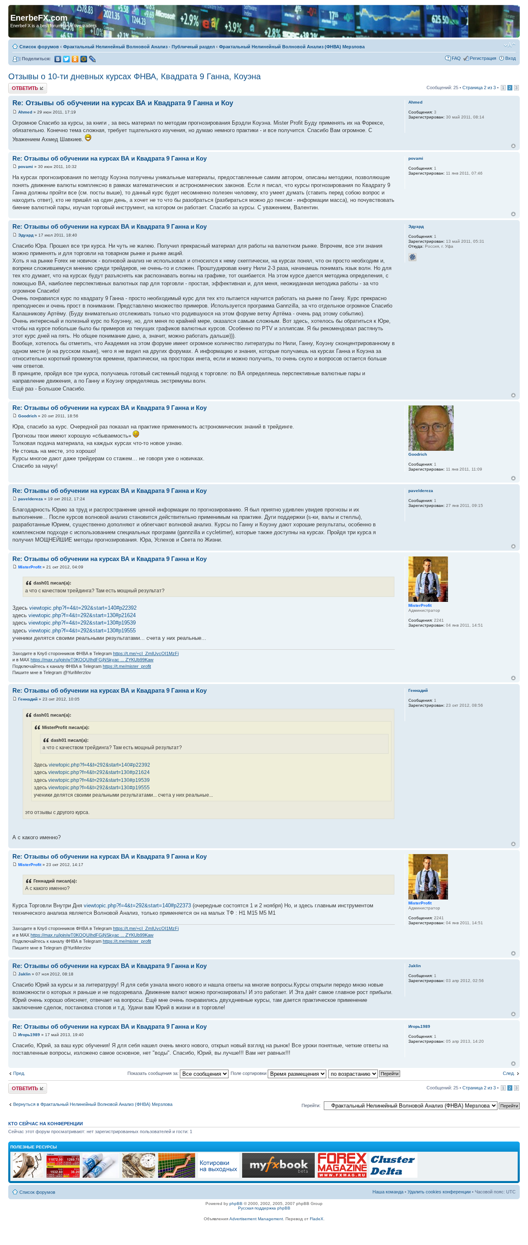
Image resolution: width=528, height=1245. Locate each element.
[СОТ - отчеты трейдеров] (177, 1176)
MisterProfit (29, 567)
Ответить (18, 85)
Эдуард (25, 235)
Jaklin (24, 974)
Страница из (479, 87)
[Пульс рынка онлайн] (63, 1176)
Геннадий (28, 699)
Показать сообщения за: (153, 1073)
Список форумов (39, 46)
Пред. (19, 1073)
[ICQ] (412, 257)
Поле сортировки (249, 1073)
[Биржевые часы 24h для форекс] (28, 1176)
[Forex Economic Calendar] (278, 1176)
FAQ (456, 58)
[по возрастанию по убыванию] (364, 1073)
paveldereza (30, 499)
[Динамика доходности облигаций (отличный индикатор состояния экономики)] (139, 1176)
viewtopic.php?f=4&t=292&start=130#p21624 (82, 615)
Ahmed (25, 112)
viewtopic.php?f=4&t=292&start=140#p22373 (137, 905)
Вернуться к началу (513, 146)
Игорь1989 (29, 1034)
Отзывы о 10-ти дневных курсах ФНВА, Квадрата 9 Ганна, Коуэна (134, 76)
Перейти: (311, 1105)
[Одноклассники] (75, 59)
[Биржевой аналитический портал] (393, 1176)
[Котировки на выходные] (219, 1176)
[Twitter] (66, 59)
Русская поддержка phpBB (264, 1208)
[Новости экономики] (101, 1176)
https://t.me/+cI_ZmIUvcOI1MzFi (146, 653)
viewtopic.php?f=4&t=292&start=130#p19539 (82, 623)
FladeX (316, 1219)
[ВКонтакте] (58, 59)
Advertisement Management (256, 1219)
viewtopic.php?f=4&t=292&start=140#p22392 (83, 608)
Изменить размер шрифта (510, 45)
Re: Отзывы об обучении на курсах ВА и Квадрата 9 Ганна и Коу (122, 103)
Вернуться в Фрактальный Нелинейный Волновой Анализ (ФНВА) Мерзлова (92, 1104)
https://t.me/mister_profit (127, 666)
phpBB (236, 1203)
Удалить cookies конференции (439, 1191)
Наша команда (387, 1191)
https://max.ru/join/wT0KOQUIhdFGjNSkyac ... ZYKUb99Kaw (92, 659)
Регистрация (483, 58)
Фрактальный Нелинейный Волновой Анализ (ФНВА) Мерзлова (292, 46)
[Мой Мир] (84, 59)
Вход (510, 58)
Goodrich (27, 416)
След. (509, 1073)
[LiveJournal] (92, 59)
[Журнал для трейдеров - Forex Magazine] (342, 1176)
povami (25, 166)
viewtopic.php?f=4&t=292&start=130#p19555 (82, 630)
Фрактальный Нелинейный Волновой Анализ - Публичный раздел (139, 46)
